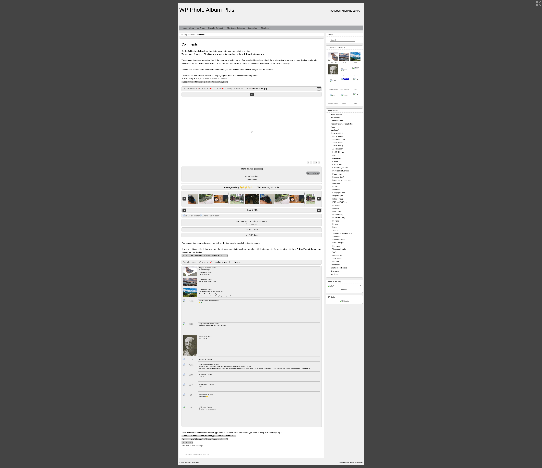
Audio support (337, 149)
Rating (334, 227)
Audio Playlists (336, 114)
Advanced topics (338, 140)
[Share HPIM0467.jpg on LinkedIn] (209, 216)
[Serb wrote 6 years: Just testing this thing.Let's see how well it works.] (344, 70)
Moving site (336, 211)
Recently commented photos (237, 88)
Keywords (336, 205)
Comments (204, 88)
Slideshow (336, 237)
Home (184, 28)
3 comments (251, 224)
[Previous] (184, 210)
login (269, 187)
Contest (335, 161)
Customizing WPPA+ (340, 168)
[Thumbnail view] (319, 89)
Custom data (337, 165)
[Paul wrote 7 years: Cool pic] (355, 68)
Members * (265, 28)
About (191, 28)
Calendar (336, 155)
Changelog (252, 28)
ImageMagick (337, 196)
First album (216, 88)
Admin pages (337, 136)
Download (336, 183)
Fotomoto (336, 190)
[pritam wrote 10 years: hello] (344, 95)
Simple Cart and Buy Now (342, 233)
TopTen (335, 252)
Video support (337, 258)
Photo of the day (338, 218)
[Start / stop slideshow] (252, 94)
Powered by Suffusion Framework (351, 462)
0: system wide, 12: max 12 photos (211, 79)
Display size (337, 174)
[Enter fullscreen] (538, 3)
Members (334, 274)
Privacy (335, 224)
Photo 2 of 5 (252, 210)
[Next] (319, 210)
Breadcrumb (335, 118)
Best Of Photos (338, 152)
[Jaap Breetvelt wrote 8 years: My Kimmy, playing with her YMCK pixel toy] (333, 81)
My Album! (201, 28)
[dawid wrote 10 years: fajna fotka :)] (355, 94)
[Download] (313, 173)
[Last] (319, 199)
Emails (335, 187)
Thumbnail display (339, 249)
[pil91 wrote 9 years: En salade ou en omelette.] (355, 79)
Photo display (337, 215)
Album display (337, 146)
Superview (336, 246)
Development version (340, 171)
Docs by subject (215, 28)
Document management (341, 180)
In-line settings (196, 445)
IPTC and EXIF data (340, 202)
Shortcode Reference (236, 28)
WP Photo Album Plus (206, 10)
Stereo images (338, 243)
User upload (337, 255)
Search (335, 230)
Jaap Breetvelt (197, 454)
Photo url (335, 221)
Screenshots (335, 265)
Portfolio (335, 262)
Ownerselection (337, 121)
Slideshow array (338, 240)
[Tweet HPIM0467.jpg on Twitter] (191, 216)
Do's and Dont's (338, 177)
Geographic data (338, 193)
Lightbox (335, 208)
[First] (184, 199)
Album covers (337, 143)
